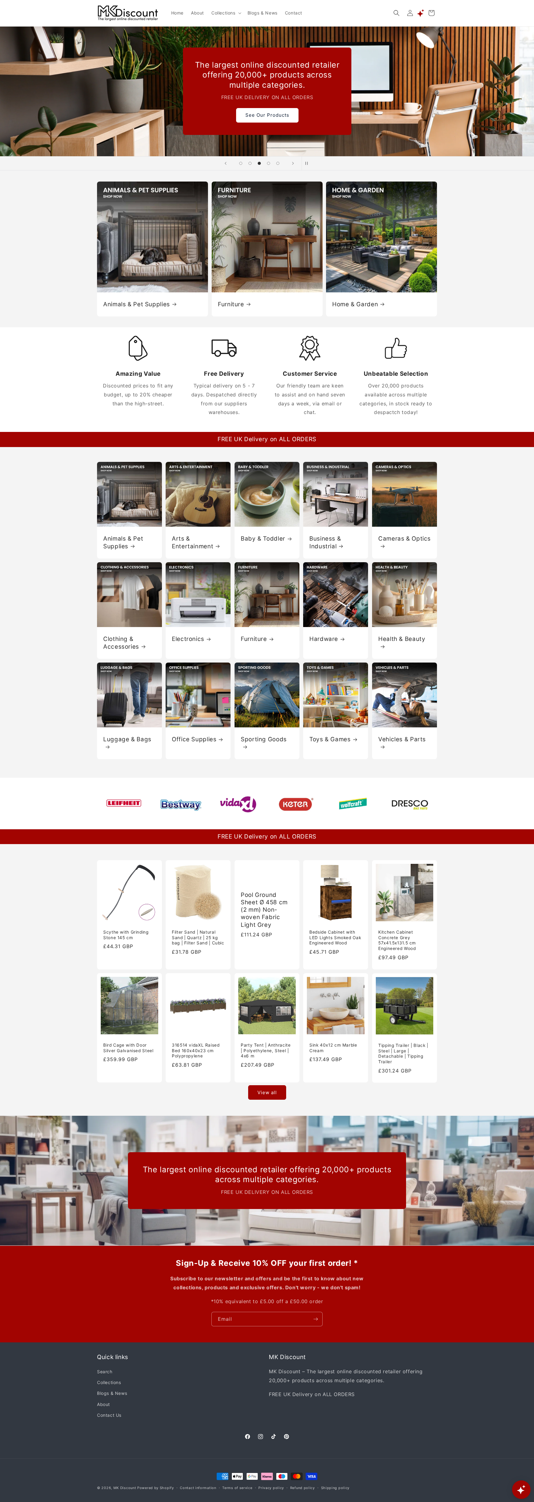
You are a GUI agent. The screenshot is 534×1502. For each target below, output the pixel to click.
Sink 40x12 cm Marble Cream (333, 1048)
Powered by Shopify (155, 1488)
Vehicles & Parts (402, 739)
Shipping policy (335, 1487)
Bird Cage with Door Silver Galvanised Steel (128, 1048)
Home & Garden (355, 304)
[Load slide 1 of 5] (240, 163)
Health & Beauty (401, 638)
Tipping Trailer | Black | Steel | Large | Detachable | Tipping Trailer (403, 1053)
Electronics (188, 638)
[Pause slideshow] (308, 163)
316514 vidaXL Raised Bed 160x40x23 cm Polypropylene (196, 1050)
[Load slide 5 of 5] (277, 163)
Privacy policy (271, 1487)
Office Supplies (194, 739)
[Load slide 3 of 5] (259, 163)
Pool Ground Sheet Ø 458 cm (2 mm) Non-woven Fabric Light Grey (264, 909)
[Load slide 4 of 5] (268, 163)
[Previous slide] (225, 163)
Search (104, 1371)
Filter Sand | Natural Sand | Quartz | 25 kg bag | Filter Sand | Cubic (198, 937)
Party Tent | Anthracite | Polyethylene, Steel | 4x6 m (266, 1050)
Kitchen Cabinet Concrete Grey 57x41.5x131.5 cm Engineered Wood (397, 940)
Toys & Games (330, 739)
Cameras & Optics (404, 538)
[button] (226, 12)
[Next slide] (293, 163)
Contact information (198, 1487)
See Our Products (267, 115)
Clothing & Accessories (121, 642)
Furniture (231, 304)
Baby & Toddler (263, 538)
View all (267, 1092)
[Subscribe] (315, 1319)
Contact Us (109, 1415)
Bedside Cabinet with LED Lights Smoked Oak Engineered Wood (335, 937)
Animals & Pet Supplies (136, 304)
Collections (109, 1382)
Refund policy (302, 1487)
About (103, 1404)
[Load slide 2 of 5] (250, 163)
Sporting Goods (264, 739)
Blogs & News (112, 1393)
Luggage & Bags (127, 739)
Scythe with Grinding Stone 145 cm (126, 935)
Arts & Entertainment (192, 542)
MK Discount (124, 1488)
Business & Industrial (325, 542)
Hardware (323, 638)
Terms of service (237, 1487)
